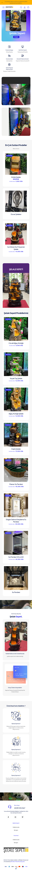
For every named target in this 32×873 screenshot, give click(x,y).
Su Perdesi (16, 592)
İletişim (16, 37)
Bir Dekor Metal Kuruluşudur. (18, 861)
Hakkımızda (16, 827)
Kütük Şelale (16, 177)
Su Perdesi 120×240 (16, 557)
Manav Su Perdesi (16, 484)
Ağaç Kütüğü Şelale (16, 414)
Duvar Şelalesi (16, 214)
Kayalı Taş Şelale (16, 378)
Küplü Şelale (16, 449)
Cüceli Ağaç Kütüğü (16, 343)
